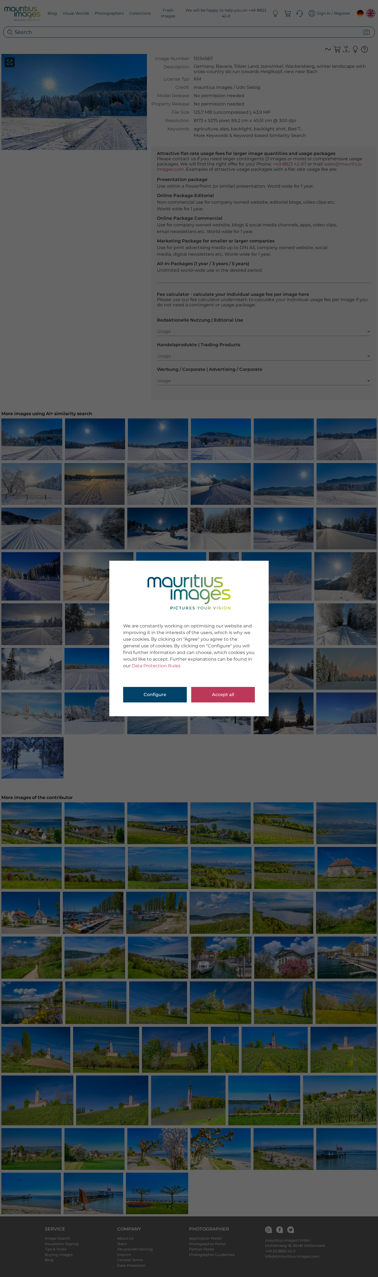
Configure (155, 694)
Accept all (223, 694)
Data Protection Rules (156, 665)
